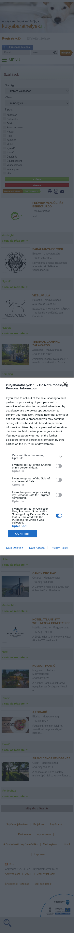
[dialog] (37, 466)
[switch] (59, 466)
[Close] (66, 385)
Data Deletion (14, 547)
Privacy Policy (59, 547)
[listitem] (37, 456)
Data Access (37, 547)
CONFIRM (22, 533)
